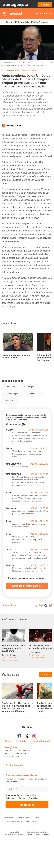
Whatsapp (36, 605)
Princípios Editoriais (24, 817)
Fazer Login (42, 13)
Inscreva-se (27, 804)
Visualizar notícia (12, 334)
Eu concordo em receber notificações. (24, 795)
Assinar (45, 5)
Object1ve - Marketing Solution (38, 834)
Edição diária (22, 22)
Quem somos (9, 817)
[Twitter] (27, 736)
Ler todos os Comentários (26, 586)
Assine (36, 817)
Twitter (50, 605)
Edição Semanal (39, 22)
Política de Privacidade (29, 798)
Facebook (45, 605)
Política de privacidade (14, 821)
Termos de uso (31, 821)
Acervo (9, 22)
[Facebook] (19, 736)
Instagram (41, 605)
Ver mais (45, 674)
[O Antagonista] (15, 5)
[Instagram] (34, 736)
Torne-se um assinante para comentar (26, 578)
